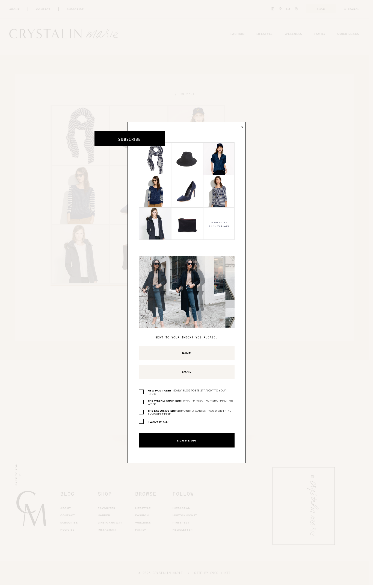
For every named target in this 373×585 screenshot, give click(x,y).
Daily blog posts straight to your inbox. (187, 392)
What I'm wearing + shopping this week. (190, 402)
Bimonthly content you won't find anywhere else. (190, 412)
